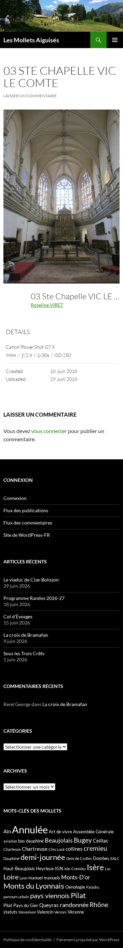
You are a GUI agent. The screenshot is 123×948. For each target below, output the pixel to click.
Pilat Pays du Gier (20, 905)
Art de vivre (60, 831)
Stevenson (27, 912)
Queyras (49, 905)
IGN (59, 868)
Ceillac (100, 840)
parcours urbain (16, 896)
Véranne (76, 912)
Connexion (15, 498)
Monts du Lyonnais (33, 885)
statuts (10, 912)
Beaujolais (59, 840)
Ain (7, 831)
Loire (10, 877)
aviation (10, 841)
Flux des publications (25, 510)
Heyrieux (45, 868)
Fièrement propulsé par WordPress (87, 939)
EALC (115, 858)
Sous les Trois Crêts (23, 653)
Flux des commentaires (27, 523)
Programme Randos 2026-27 (34, 598)
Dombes (101, 858)
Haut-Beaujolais (19, 868)
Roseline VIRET (47, 305)
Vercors (60, 912)
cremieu (95, 848)
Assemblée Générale (93, 831)
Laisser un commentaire (30, 95)
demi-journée (42, 857)
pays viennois (50, 895)
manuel (35, 877)
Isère (95, 867)
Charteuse (12, 849)
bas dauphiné (31, 841)
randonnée (74, 904)
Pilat (78, 895)
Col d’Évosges (17, 616)
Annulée (30, 829)
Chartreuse (34, 849)
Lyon (23, 878)
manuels (52, 877)
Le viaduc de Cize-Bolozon (31, 580)
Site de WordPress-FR (26, 535)
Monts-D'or (75, 877)
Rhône (99, 904)
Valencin (45, 912)
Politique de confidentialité (27, 939)
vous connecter (49, 431)
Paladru (92, 887)
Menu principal (115, 40)
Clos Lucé (57, 849)
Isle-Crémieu (75, 868)
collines (74, 849)
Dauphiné (11, 858)
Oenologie (75, 887)
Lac (108, 868)
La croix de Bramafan (25, 635)
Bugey (83, 840)
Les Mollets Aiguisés (31, 40)
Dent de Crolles (79, 858)
